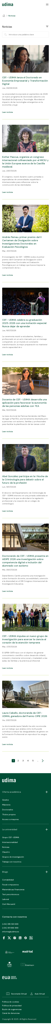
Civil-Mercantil (8, 904)
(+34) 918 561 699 (10, 924)
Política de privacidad (11, 1005)
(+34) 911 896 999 (10, 928)
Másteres (6, 804)
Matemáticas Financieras (13, 889)
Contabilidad (8, 880)
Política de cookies (10, 1002)
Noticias (5, 847)
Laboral (5, 899)
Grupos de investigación (13, 857)
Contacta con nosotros (14, 916)
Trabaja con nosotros (11, 862)
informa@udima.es (10, 931)
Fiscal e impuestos (10, 884)
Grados (5, 800)
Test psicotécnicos (10, 894)
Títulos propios (9, 814)
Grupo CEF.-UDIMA (10, 837)
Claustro (6, 852)
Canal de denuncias (11, 1013)
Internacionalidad (10, 842)
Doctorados (7, 809)
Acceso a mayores (10, 819)
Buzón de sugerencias (12, 1009)
